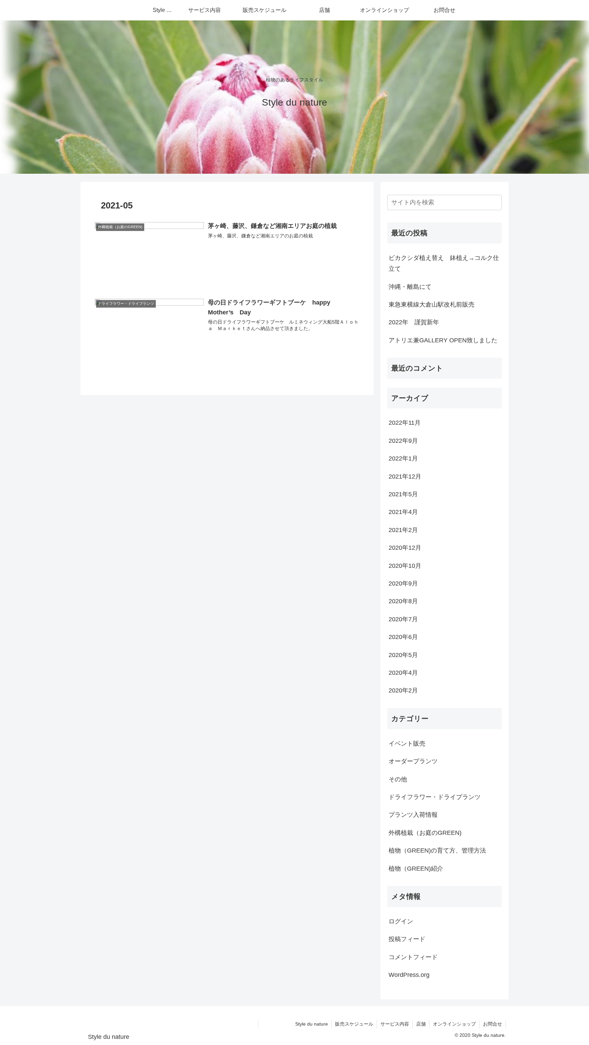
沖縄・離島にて (410, 286)
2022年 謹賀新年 (414, 322)
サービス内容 (394, 1024)
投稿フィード (407, 939)
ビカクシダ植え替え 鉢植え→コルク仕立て (444, 263)
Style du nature (295, 1024)
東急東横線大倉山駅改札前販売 (431, 304)
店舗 (421, 1024)
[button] (495, 202)
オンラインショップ (454, 1024)
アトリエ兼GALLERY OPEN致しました (443, 340)
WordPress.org (409, 974)
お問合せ (492, 1024)
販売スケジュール (354, 1024)
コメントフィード (413, 957)
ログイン (401, 921)
